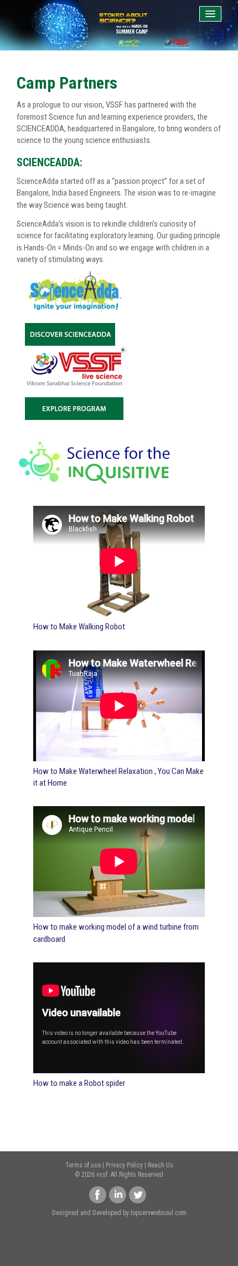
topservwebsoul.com (159, 1213)
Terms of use (83, 1165)
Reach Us (160, 1165)
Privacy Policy (124, 1165)
